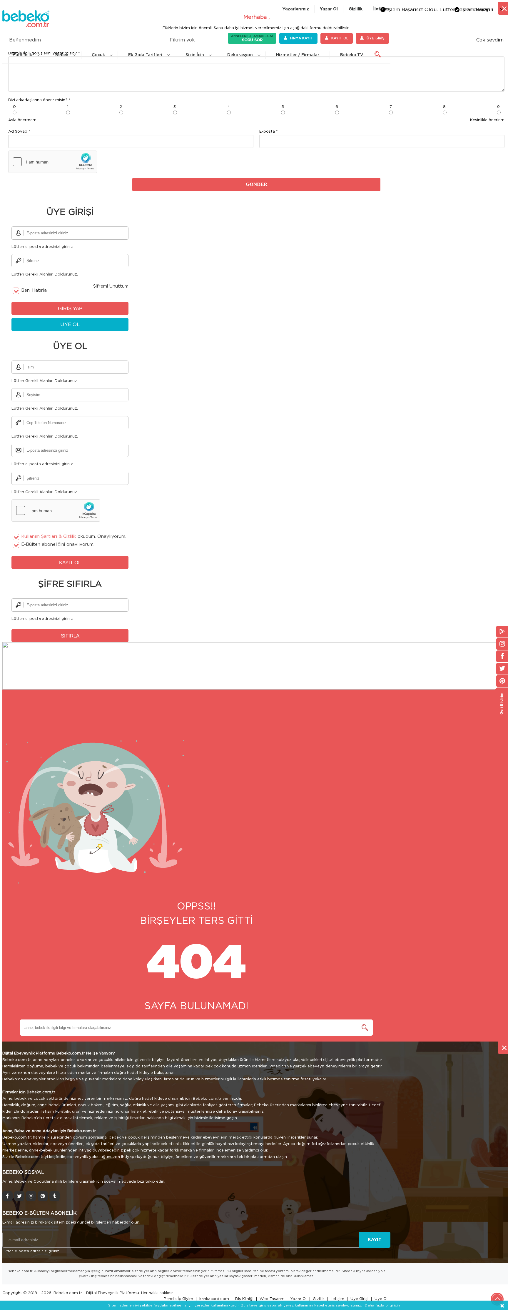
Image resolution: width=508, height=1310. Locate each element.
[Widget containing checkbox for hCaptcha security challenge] (52, 162)
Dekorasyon (240, 55)
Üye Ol (381, 1299)
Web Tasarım (272, 1299)
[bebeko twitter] (19, 1196)
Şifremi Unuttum (110, 286)
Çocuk (98, 55)
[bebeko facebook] (7, 1196)
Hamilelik (22, 55)
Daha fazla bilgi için (382, 1305)
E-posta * (268, 131)
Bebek (61, 55)
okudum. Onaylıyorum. (73, 536)
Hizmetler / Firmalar (297, 55)
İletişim (337, 1299)
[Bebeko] (25, 23)
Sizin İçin (195, 55)
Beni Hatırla (34, 290)
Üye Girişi (359, 1299)
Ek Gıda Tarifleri (145, 55)
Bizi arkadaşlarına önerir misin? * (39, 100)
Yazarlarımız (296, 9)
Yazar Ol (329, 9)
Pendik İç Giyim (178, 1299)
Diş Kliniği (244, 1299)
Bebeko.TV (351, 55)
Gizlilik (355, 9)
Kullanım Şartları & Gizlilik (48, 536)
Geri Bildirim (501, 703)
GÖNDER (256, 184)
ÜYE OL (70, 324)
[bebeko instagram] (31, 1196)
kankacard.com (214, 1299)
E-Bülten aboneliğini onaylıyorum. (57, 544)
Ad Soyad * (19, 131)
